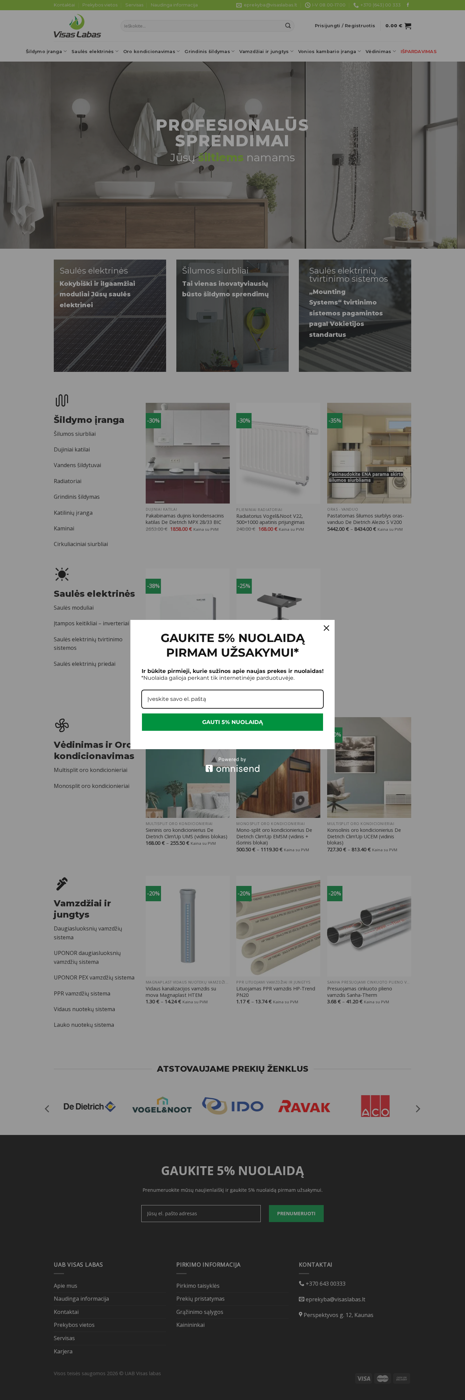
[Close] (326, 628)
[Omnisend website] (232, 764)
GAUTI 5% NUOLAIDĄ (232, 722)
